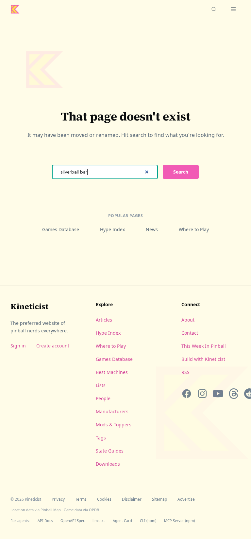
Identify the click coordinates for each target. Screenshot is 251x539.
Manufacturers (112, 411)
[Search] (214, 9)
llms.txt (98, 520)
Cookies (104, 499)
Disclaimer (132, 499)
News (152, 229)
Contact (189, 333)
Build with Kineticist (203, 359)
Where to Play (194, 229)
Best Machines (112, 372)
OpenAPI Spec (72, 520)
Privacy (58, 499)
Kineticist (29, 306)
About (187, 320)
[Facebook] (186, 393)
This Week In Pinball (203, 346)
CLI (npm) (148, 520)
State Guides (110, 451)
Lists (101, 385)
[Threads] (233, 393)
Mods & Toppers (113, 424)
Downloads (108, 464)
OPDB (94, 509)
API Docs (45, 520)
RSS (185, 372)
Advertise (186, 499)
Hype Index (112, 229)
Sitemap (159, 499)
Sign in (18, 346)
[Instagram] (202, 393)
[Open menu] (233, 9)
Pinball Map (51, 509)
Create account (52, 346)
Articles (104, 320)
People (103, 398)
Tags (101, 438)
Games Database (60, 229)
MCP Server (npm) (179, 520)
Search (180, 172)
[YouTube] (218, 393)
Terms (81, 499)
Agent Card (122, 520)
